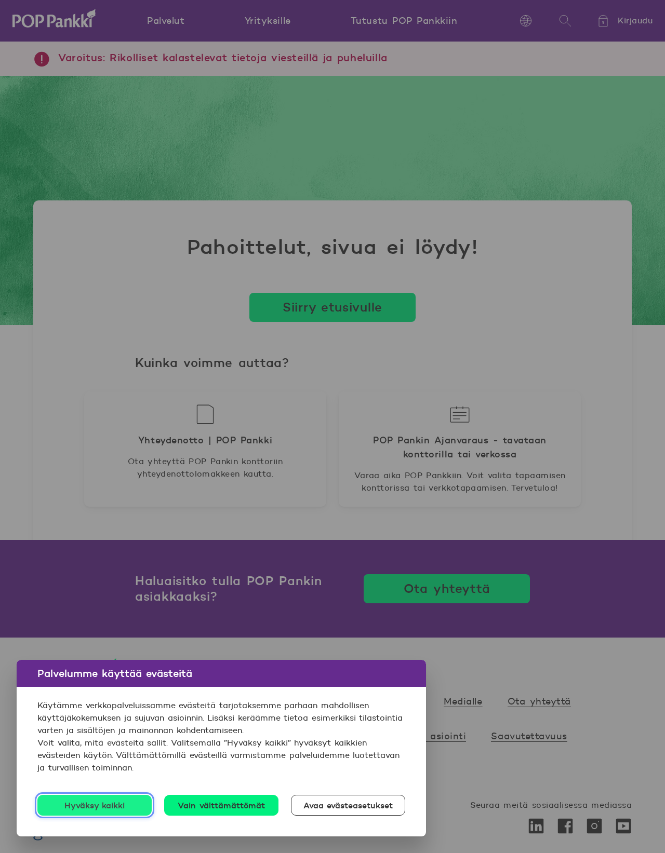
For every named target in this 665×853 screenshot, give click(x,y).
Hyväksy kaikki (94, 805)
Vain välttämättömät (221, 805)
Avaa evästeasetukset (348, 805)
